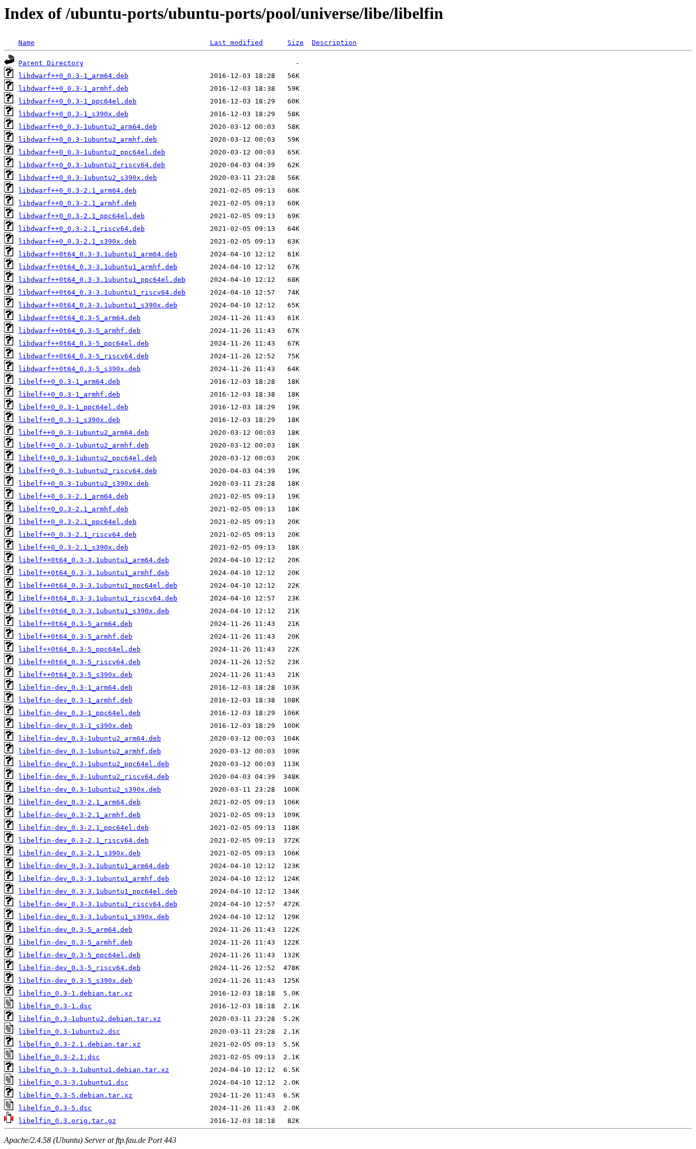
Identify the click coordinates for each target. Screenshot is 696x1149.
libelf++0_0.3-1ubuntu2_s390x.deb (83, 483)
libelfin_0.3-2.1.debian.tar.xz (79, 1044)
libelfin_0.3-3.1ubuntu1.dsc (73, 1082)
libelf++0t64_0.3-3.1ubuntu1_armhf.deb (93, 573)
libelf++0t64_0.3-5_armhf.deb (75, 636)
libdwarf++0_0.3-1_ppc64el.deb (77, 101)
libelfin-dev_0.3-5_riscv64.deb (79, 968)
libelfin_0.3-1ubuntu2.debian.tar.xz (89, 1019)
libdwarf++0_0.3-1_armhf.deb (73, 88)
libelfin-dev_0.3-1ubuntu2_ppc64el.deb (93, 764)
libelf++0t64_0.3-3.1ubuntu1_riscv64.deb (97, 598)
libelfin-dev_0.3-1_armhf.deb (75, 700)
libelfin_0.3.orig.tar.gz (67, 1121)
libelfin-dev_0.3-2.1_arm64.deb (79, 802)
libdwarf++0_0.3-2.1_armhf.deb (77, 203)
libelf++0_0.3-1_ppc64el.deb (73, 407)
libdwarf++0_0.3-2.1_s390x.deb (77, 241)
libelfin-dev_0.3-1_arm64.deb (75, 687)
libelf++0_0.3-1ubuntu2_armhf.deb (83, 445)
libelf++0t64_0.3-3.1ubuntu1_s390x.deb (93, 611)
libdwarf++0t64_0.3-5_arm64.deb (79, 318)
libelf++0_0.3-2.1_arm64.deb (73, 496)
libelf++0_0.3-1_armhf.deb (69, 394)
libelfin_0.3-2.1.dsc (59, 1057)
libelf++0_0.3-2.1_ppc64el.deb (77, 522)
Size (295, 42)
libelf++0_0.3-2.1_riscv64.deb (77, 534)
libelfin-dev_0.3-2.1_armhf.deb (79, 815)
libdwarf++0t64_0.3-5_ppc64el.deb (83, 343)
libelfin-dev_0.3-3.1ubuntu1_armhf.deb (93, 878)
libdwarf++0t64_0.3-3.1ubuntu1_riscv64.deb (101, 292)
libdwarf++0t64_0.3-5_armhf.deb (79, 330)
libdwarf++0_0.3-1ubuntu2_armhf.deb (87, 139)
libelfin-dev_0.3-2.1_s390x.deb (79, 853)
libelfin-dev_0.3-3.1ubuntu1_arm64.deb (93, 866)
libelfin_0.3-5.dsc (55, 1108)
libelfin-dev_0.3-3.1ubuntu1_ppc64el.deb (97, 891)
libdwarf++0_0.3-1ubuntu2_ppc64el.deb (91, 152)
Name (26, 42)
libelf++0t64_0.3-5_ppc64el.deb (79, 649)
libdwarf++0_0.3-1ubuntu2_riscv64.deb (91, 165)
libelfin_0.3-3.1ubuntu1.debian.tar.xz (93, 1070)
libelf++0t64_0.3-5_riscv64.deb (79, 662)
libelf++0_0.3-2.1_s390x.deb (73, 547)
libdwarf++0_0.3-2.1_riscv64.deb (81, 228)
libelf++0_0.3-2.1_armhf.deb (73, 509)
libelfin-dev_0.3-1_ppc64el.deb (79, 713)
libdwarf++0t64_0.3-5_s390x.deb (79, 369)
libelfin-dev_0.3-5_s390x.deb (75, 980)
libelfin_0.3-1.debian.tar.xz (75, 993)
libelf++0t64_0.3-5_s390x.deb (75, 674)
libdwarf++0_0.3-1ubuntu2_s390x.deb (87, 177)
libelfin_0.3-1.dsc (55, 1006)
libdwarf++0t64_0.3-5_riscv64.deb (83, 356)
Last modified (236, 42)
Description (334, 42)
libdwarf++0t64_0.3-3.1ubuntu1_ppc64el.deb (101, 279)
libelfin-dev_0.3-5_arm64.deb (75, 929)
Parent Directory (51, 63)
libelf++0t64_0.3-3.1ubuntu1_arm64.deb (93, 560)
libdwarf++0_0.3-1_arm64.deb (73, 76)
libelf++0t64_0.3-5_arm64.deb (75, 624)
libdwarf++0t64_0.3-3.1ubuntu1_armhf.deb (97, 267)
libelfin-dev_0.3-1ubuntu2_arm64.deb (89, 738)
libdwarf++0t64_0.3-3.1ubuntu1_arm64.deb (97, 254)
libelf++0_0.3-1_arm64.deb (69, 381)
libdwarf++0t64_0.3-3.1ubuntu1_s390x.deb (97, 305)
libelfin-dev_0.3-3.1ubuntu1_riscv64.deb (97, 904)
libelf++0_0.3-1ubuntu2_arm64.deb (83, 432)
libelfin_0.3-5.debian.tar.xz (75, 1095)
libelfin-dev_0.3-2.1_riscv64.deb (83, 840)
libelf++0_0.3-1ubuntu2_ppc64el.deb (87, 458)
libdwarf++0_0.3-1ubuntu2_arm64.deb (87, 126)
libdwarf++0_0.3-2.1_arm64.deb (77, 190)
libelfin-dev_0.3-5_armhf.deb (75, 942)
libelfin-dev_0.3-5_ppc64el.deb (79, 955)
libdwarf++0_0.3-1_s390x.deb (73, 114)
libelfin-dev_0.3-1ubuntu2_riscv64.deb (93, 776)
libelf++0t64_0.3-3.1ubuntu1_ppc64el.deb (97, 585)
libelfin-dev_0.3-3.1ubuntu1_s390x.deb (93, 917)
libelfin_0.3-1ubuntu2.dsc (69, 1031)
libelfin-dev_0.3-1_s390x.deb (75, 725)
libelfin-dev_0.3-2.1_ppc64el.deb (83, 827)
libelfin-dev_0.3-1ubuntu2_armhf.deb (89, 751)
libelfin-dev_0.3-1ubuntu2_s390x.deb (89, 789)
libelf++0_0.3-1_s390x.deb (69, 420)
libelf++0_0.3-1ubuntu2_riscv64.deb (87, 471)
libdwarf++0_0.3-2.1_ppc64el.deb (81, 216)
